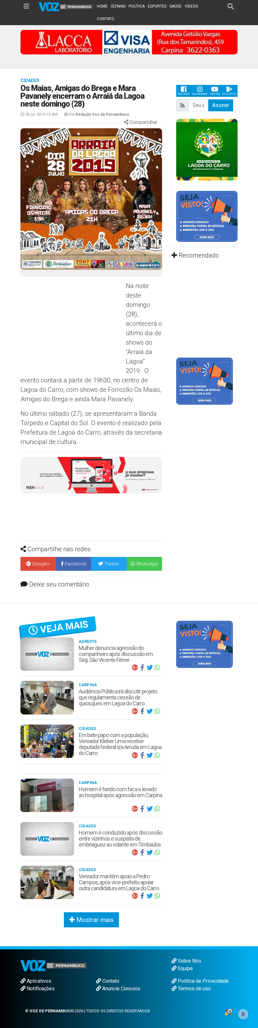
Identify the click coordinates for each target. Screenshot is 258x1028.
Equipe (185, 968)
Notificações (40, 989)
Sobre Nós (189, 961)
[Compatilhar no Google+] (135, 667)
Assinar (220, 105)
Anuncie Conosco (120, 989)
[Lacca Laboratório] (129, 42)
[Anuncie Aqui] (207, 216)
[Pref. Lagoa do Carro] (207, 149)
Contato (110, 981)
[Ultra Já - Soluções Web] (228, 1012)
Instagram (199, 93)
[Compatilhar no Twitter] (150, 667)
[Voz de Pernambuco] (66, 6)
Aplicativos (38, 981)
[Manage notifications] (243, 1014)
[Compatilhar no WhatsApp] (157, 667)
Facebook (183, 93)
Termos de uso (194, 989)
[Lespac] (204, 381)
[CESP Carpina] (91, 478)
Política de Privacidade (203, 981)
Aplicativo (229, 93)
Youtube (215, 93)
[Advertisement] (72, 326)
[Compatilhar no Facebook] (142, 667)
